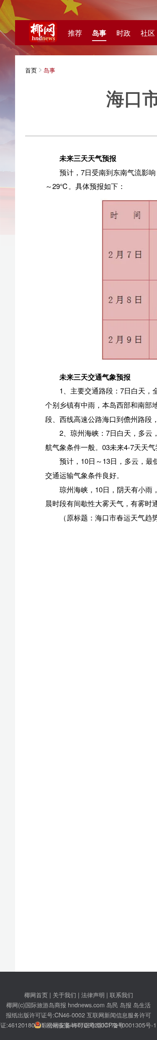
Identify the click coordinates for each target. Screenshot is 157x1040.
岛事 (99, 33)
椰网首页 (36, 994)
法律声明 (93, 994)
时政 (123, 33)
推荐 (75, 33)
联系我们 (121, 994)
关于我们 (64, 994)
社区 (148, 33)
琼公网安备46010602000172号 (82, 1024)
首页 (31, 69)
